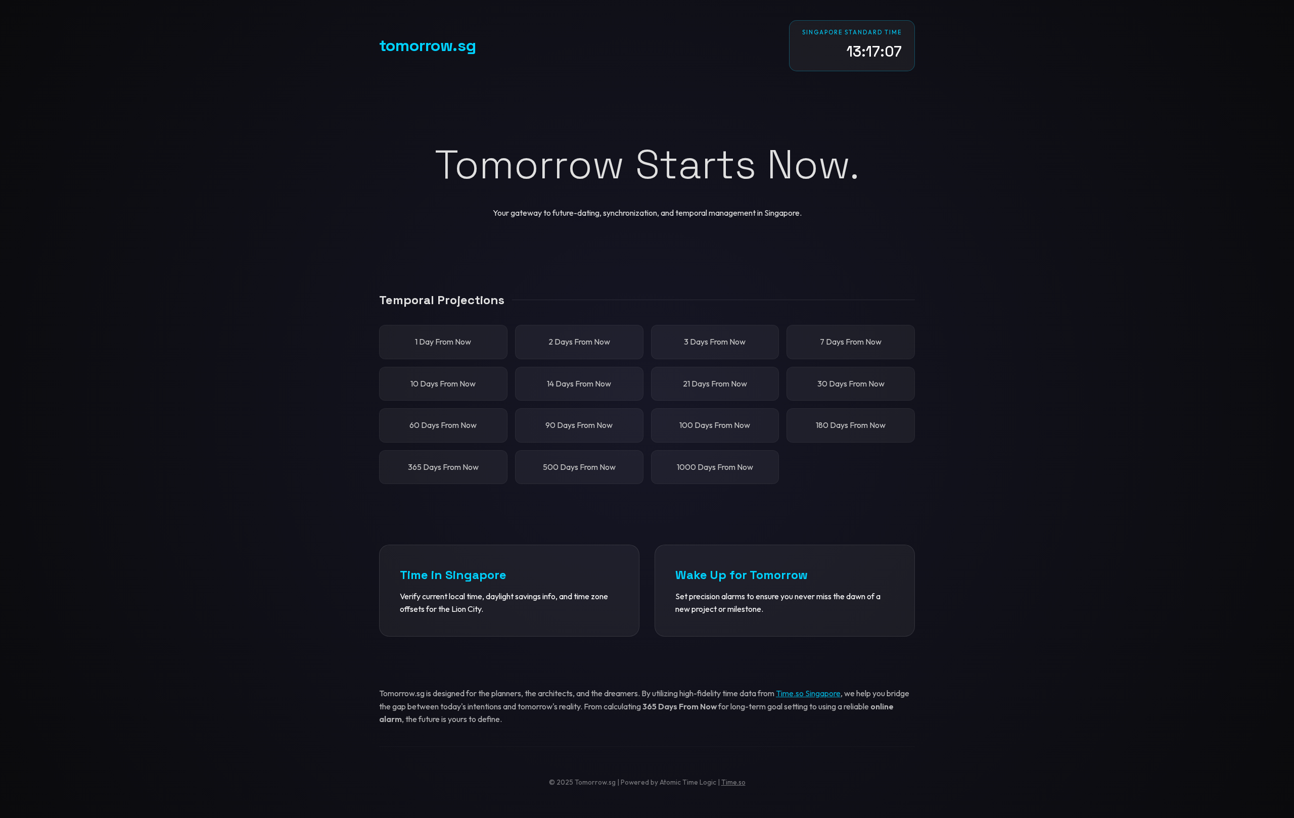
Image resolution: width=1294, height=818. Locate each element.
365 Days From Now (443, 467)
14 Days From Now (579, 383)
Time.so (733, 782)
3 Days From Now (715, 341)
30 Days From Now (851, 383)
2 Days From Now (579, 341)
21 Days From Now (715, 383)
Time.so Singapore (808, 693)
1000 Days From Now (715, 467)
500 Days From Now (579, 467)
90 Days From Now (579, 425)
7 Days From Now (851, 341)
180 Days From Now (851, 425)
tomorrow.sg (427, 45)
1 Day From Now (443, 341)
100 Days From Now (714, 425)
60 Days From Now (443, 425)
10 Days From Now (443, 383)
